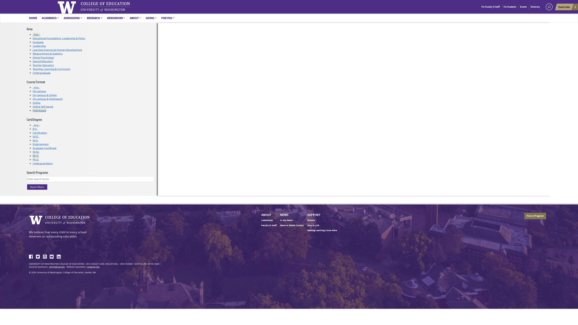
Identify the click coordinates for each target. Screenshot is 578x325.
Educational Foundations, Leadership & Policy (59, 38)
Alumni (311, 220)
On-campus (39, 91)
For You (166, 18)
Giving (150, 18)
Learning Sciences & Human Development (57, 50)
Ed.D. (36, 136)
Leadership (39, 46)
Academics (49, 18)
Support (313, 215)
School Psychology (43, 57)
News (284, 215)
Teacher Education (43, 65)
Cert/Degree (34, 120)
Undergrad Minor (43, 163)
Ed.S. (35, 140)
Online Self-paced (43, 106)
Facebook (32, 256)
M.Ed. (36, 152)
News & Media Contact (292, 225)
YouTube (53, 256)
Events (523, 6)
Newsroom (115, 18)
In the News (286, 220)
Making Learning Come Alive (322, 230)
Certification (40, 133)
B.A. (35, 129)
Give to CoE (313, 225)
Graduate (38, 42)
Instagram (46, 256)
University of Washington (67, 7)
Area (30, 29)
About (134, 18)
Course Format (36, 82)
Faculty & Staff (269, 225)
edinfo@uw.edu (57, 267)
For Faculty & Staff (490, 6)
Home (33, 18)
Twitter (39, 256)
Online (36, 103)
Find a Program (535, 215)
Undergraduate (42, 73)
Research (93, 18)
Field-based (39, 110)
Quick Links (564, 7)
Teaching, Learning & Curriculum (51, 69)
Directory (535, 6)
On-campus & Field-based (47, 99)
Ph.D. (36, 159)
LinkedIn (60, 256)
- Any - (36, 34)
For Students (510, 6)
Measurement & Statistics (48, 53)
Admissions (72, 18)
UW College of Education (105, 7)
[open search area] (549, 6)
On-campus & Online (45, 95)
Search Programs (37, 172)
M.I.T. (36, 156)
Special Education (43, 61)
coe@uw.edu (93, 267)
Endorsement (41, 144)
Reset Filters (37, 187)
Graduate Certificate (44, 148)
